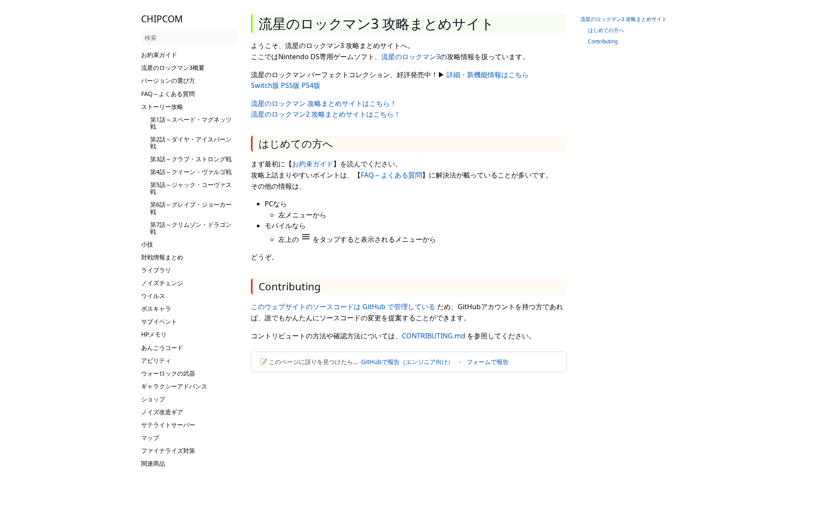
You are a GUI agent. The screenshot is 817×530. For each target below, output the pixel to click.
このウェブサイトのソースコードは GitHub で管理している (343, 306)
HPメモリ (154, 334)
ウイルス (153, 296)
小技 (147, 244)
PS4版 (310, 85)
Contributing (603, 41)
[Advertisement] (409, 442)
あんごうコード (162, 347)
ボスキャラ (156, 308)
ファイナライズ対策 (168, 450)
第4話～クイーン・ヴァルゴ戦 (191, 172)
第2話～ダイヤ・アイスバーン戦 (191, 142)
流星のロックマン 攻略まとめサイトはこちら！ (324, 103)
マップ (150, 438)
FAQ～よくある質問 (168, 94)
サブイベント (159, 321)
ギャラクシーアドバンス (174, 386)
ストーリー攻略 (162, 106)
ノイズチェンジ (162, 283)
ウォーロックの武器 (168, 373)
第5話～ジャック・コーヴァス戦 (191, 188)
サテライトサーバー (168, 425)
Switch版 (265, 85)
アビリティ (156, 360)
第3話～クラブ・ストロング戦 (191, 159)
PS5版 (290, 85)
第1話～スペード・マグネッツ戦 (191, 122)
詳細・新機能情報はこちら (487, 74)
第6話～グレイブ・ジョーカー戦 (191, 207)
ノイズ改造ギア (162, 412)
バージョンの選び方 (168, 80)
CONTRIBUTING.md (433, 335)
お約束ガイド (159, 55)
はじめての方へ (606, 30)
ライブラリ (156, 270)
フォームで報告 (488, 362)
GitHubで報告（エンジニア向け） (407, 362)
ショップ (153, 399)
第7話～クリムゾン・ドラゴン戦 (191, 227)
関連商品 (153, 463)
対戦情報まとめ (162, 257)
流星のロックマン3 (410, 56)
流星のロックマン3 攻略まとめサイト (623, 19)
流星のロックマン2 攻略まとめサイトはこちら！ (326, 114)
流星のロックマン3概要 (173, 67)
